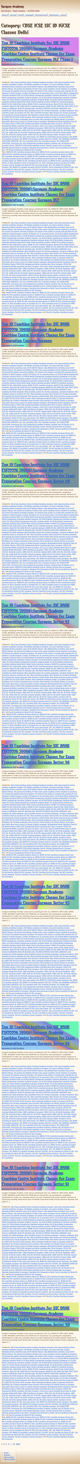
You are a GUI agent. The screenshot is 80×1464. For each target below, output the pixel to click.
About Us (5, 15)
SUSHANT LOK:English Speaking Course (30, 145)
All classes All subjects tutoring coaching (18, 91)
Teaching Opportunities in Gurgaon (15, 148)
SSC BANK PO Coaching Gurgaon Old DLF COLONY (39, 139)
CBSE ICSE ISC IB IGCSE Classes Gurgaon (25, 132)
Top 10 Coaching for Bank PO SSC (61, 167)
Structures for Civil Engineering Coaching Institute (30, 143)
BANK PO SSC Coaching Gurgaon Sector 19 (40, 158)
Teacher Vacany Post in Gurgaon (58, 145)
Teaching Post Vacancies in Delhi (41, 148)
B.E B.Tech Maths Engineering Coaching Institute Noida (28, 100)
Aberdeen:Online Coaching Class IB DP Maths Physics (22, 87)
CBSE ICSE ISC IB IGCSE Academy (57, 128)
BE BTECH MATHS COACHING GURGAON (51, 108)
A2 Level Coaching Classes (59, 84)
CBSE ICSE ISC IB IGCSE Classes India (56, 132)
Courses (21, 15)
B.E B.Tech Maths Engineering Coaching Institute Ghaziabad (44, 95)
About (6, 1453)
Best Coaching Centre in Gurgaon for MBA (58, 163)
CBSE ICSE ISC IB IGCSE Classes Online (43, 134)
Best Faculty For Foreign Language (62, 113)
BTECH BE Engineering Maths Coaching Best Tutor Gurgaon (39, 124)
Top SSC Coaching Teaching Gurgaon (60, 172)
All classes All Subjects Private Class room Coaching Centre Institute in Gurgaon (45, 89)
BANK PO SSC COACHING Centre (14, 104)
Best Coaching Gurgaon (40, 113)
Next (18, 1444)
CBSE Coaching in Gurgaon (33, 128)
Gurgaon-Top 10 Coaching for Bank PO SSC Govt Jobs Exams (25, 165)
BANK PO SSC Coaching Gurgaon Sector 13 (51, 154)
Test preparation (41, 15)
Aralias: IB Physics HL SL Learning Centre (38, 93)
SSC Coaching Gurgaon (47, 141)
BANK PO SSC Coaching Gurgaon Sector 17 (44, 156)
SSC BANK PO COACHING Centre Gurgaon (52, 137)
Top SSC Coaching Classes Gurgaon (28, 172)
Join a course (9, 1457)
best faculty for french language (14, 115)
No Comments (7, 174)
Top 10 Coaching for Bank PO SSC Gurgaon (25, 150)
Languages (29, 15)
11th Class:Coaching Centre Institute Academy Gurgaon (32, 82)
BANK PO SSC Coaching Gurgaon (40, 104)
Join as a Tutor (9, 1459)
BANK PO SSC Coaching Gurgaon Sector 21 (33, 161)
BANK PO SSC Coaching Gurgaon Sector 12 (18, 154)
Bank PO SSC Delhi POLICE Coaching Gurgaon (27, 106)
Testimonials (54, 15)
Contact (63, 15)
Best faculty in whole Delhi (38, 115)
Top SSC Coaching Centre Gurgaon (45, 169)
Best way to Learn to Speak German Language (29, 121)
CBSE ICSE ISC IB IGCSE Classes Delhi (36, 130)
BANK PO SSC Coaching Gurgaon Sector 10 (22, 152)
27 (14, 1444)
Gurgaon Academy (12, 6)
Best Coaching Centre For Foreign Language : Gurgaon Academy (49, 110)
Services (13, 15)
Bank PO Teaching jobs (26, 108)
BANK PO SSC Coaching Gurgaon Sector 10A (56, 152)
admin (21, 64)
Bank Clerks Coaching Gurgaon (38, 102)
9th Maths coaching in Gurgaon (36, 84)
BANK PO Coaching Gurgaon (62, 102)
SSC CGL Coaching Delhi (28, 141)
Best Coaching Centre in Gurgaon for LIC (25, 163)
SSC (50, 165)
